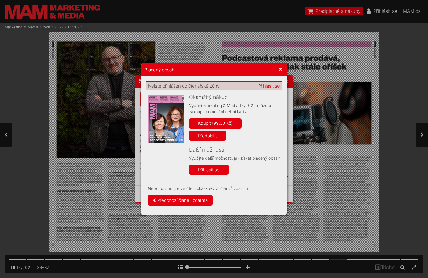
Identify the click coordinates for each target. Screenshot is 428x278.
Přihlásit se (269, 86)
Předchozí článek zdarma (182, 200)
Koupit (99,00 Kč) (215, 123)
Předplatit (207, 135)
